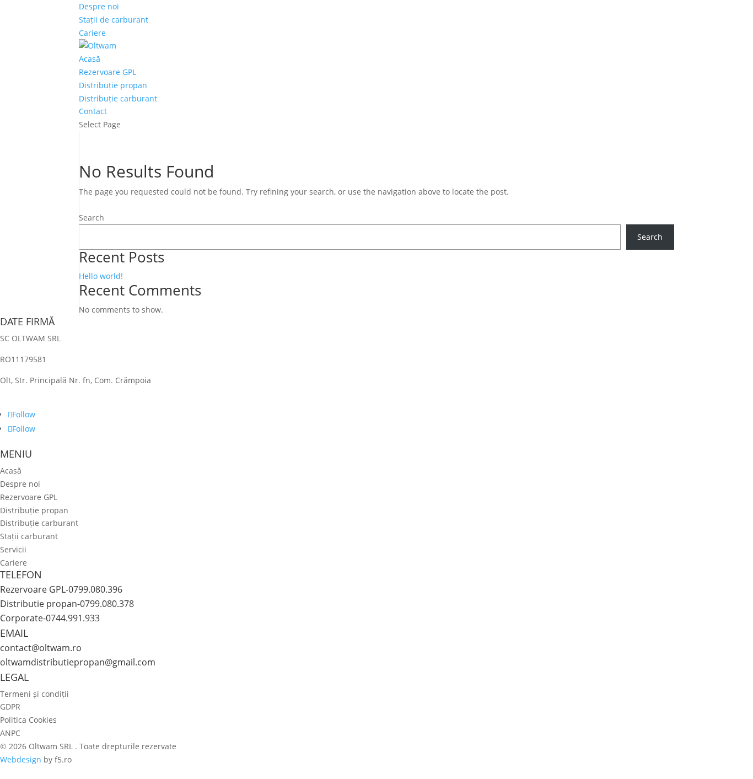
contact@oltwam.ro (41, 648)
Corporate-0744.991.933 (50, 618)
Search (91, 217)
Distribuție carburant (118, 98)
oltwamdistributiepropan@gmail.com (77, 662)
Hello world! (101, 276)
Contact (93, 111)
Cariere (92, 33)
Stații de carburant (113, 19)
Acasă (89, 58)
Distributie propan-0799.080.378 (67, 604)
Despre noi (99, 6)
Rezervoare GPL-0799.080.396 (61, 589)
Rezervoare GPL (107, 72)
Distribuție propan (113, 85)
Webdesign (20, 759)
